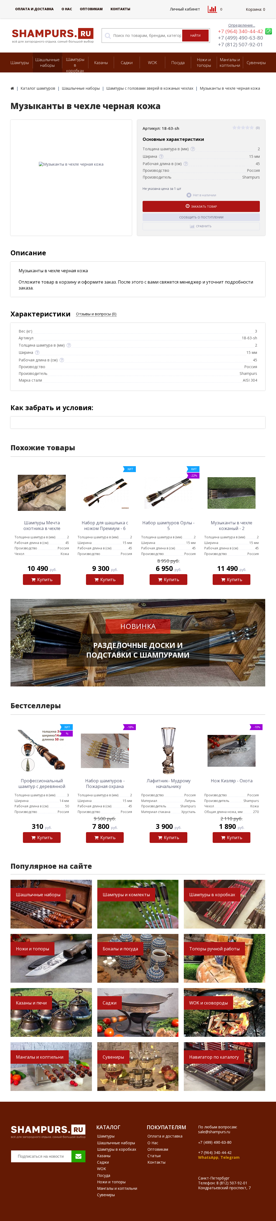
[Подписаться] (78, 1156)
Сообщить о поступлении (201, 217)
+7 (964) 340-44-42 (240, 31)
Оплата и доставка (34, 9)
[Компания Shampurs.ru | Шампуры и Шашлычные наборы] (12, 88)
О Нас (66, 9)
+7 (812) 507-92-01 (240, 44)
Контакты (120, 9)
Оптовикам (91, 9)
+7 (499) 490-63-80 (240, 37)
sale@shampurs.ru (214, 1131)
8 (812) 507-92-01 (231, 1182)
